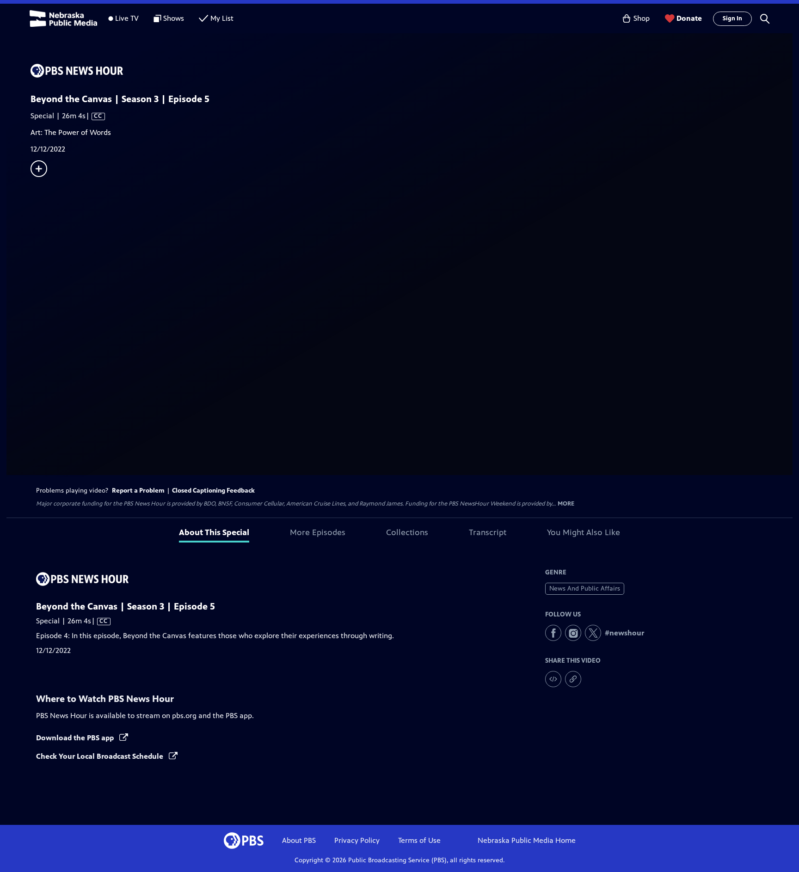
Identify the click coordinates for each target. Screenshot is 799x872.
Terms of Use (419, 840)
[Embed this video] (553, 679)
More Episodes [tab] (317, 532)
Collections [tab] (407, 532)
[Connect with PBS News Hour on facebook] (553, 633)
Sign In (732, 18)
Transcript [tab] (487, 532)
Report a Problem (138, 490)
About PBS (299, 840)
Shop (641, 18)
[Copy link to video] (573, 679)
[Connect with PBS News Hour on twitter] (593, 633)
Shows (173, 18)
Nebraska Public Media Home (527, 840)
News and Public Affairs (584, 588)
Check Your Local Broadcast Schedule (100, 756)
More (566, 503)
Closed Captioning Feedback (213, 490)
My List (222, 18)
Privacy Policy (357, 840)
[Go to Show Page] (412, 70)
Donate (689, 18)
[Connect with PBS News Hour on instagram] (573, 633)
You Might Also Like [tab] (583, 532)
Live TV (127, 18)
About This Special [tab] (214, 532)
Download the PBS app (76, 737)
